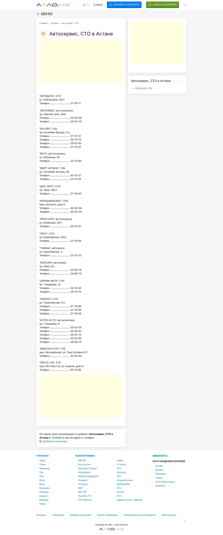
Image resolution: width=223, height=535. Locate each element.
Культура (121, 472)
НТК (119, 488)
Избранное (58, 515)
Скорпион (44, 488)
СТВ (119, 496)
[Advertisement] (81, 61)
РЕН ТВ (82, 460)
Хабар (120, 460)
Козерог (43, 496)
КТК (119, 468)
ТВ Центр (83, 484)
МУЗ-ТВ (82, 492)
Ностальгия (84, 464)
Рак (41, 472)
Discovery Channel (87, 468)
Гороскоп (42, 455)
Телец (42, 464)
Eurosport (83, 480)
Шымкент (160, 485)
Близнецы (44, 468)
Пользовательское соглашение (140, 515)
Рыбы (42, 503)
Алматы (159, 470)
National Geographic (88, 476)
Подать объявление (165, 4)
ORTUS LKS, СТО (143, 88)
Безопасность (169, 515)
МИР (80, 488)
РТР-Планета (85, 500)
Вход (99, 4)
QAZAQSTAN (123, 484)
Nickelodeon (84, 472)
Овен (42, 460)
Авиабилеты (159, 455)
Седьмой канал (125, 480)
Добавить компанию (126, 4)
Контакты (41, 515)
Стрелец (43, 492)
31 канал (121, 464)
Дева (42, 480)
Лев (41, 476)
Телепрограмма (85, 455)
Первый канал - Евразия (129, 500)
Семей (158, 477)
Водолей (43, 500)
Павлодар (160, 473)
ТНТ (119, 476)
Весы (42, 484)
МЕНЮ (47, 14)
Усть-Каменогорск (165, 481)
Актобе (159, 466)
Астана (120, 492)
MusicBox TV (84, 496)
